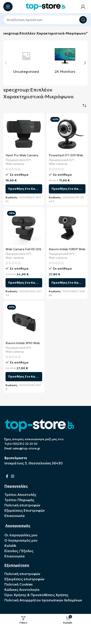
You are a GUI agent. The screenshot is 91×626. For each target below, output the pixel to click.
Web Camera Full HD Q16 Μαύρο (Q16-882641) (23, 251)
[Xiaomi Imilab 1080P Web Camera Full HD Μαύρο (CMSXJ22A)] (67, 227)
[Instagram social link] (12, 476)
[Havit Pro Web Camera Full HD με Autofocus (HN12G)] (24, 133)
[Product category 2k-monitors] (65, 60)
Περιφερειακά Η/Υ (18, 160)
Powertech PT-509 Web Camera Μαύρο (66, 157)
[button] (6, 62)
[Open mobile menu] (8, 6)
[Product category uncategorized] (26, 60)
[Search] (83, 20)
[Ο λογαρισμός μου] (83, 6)
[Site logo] (45, 6)
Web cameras (15, 164)
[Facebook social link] (6, 476)
